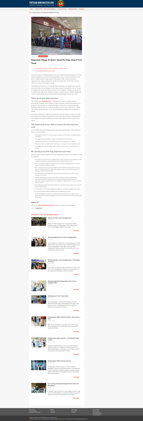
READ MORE (76, 230)
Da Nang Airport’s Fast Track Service (58, 296)
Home (30, 12)
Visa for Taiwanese (96, 412)
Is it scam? (74, 412)
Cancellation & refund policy (34, 412)
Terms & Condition (32, 410)
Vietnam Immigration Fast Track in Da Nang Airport (62, 237)
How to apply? (74, 409)
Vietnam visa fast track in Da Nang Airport (60, 218)
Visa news (52, 410)
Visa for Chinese (96, 409)
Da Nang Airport (38, 208)
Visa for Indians (96, 410)
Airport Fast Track (43, 56)
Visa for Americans (96, 414)
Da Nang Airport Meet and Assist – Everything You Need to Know (51, 68)
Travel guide (52, 412)
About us (52, 409)
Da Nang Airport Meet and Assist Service (45, 71)
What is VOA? (74, 410)
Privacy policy (32, 409)
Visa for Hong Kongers (97, 413)
